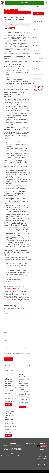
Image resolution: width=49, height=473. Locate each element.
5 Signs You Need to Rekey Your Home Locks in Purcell (38, 24)
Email (5, 340)
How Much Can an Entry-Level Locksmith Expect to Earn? (38, 61)
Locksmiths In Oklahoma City (12, 288)
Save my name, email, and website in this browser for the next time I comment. (17, 354)
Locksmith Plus (8, 9)
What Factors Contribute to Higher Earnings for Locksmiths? (38, 43)
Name (6, 332)
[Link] (43, 446)
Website (6, 348)
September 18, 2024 (10, 24)
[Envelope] (46, 446)
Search (39, 6)
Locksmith (15, 9)
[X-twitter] (38, 446)
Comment (6, 313)
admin (17, 24)
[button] (47, 3)
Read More (9, 404)
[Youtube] (41, 446)
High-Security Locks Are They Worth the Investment (10, 415)
